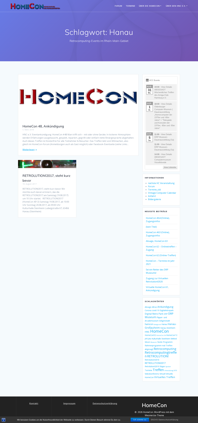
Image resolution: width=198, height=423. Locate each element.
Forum (118, 6)
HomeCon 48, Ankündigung (43, 126)
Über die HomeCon (149, 6)
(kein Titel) (151, 226)
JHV (146, 338)
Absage (148, 307)
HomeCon (159, 331)
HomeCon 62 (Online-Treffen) (161, 255)
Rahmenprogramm (153, 345)
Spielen (168, 367)
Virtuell (162, 373)
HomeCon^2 (171, 335)
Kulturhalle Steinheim (161, 338)
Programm (168, 342)
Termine (130, 6)
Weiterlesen (28, 149)
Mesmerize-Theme (154, 415)
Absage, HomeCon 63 (157, 241)
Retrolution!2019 (152, 366)
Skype (162, 366)
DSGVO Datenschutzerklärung (164, 420)
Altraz (154, 307)
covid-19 (155, 310)
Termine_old (154, 189)
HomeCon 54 (161, 335)
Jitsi (149, 338)
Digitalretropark (166, 310)
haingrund (157, 324)
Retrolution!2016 (152, 359)
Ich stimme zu (139, 420)
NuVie (159, 342)
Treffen (158, 370)
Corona (148, 310)
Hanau (164, 324)
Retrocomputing (165, 349)
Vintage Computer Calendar (162, 192)
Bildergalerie (154, 199)
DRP (166, 314)
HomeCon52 (150, 335)
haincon (149, 324)
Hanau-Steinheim (167, 328)
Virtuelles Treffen (164, 377)
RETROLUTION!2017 (155, 363)
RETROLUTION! (158, 356)
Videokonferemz (152, 373)
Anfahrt (152, 196)
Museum (154, 342)
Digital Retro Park (154, 313)
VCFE (175, 370)
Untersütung (168, 370)
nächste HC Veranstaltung (161, 183)
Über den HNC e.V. (176, 6)
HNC (147, 331)
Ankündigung (165, 306)
